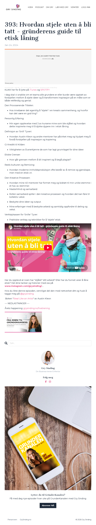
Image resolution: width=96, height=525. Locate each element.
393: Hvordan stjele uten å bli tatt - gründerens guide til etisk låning (39, 87)
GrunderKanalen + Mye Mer (12, 87)
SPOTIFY (45, 90)
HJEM (30, 7)
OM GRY (49, 7)
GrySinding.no (25, 520)
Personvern (12, 520)
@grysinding (27, 294)
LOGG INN (85, 7)
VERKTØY (75, 7)
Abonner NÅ (48, 505)
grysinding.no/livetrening (36, 308)
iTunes (33, 90)
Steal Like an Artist (23, 298)
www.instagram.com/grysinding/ (23, 286)
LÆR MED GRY (61, 7)
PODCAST (39, 7)
